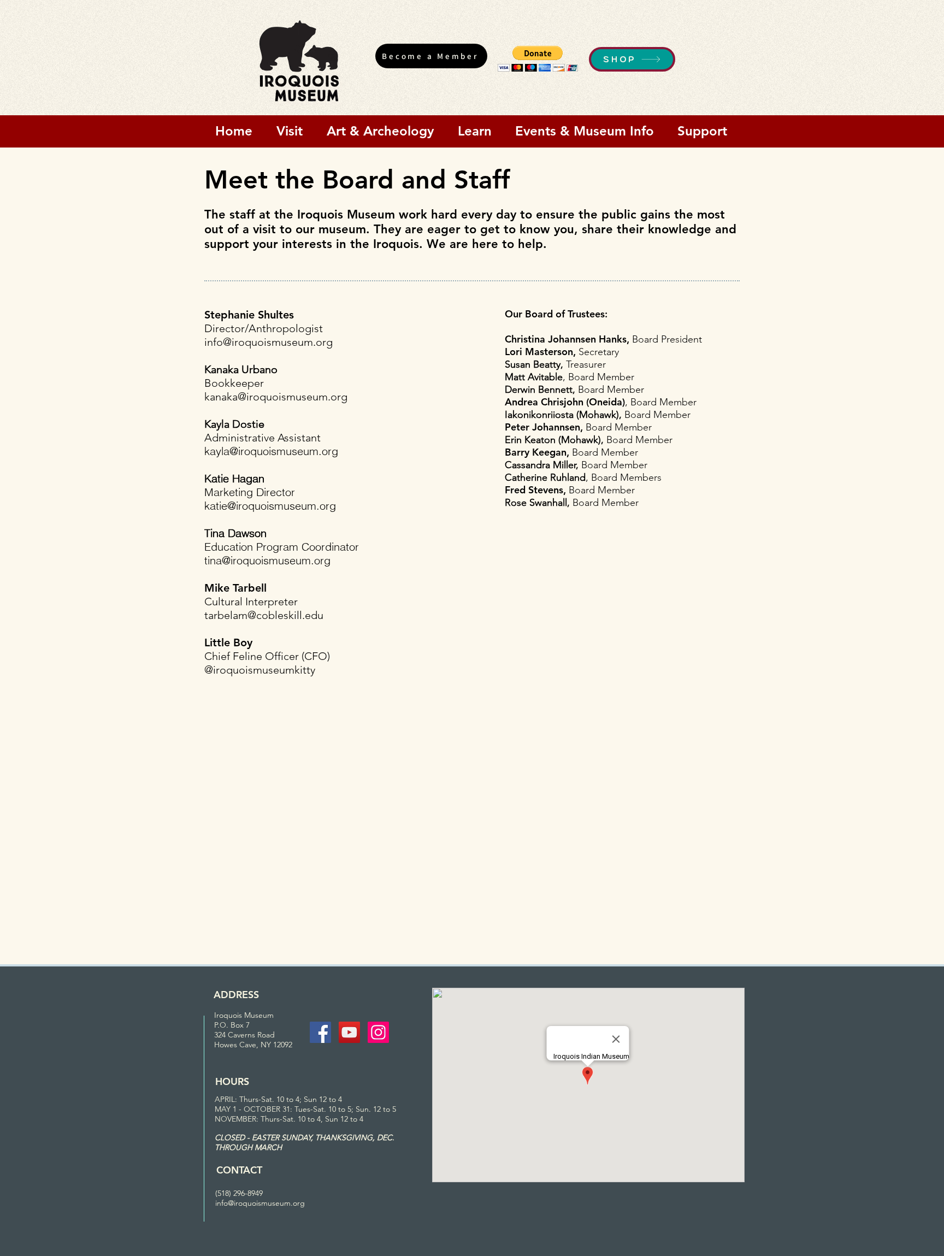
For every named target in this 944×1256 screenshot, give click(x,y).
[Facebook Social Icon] (320, 1032)
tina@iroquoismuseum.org (267, 560)
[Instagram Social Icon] (378, 1032)
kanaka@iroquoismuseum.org (275, 396)
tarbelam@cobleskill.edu (263, 615)
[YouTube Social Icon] (349, 1032)
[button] (538, 59)
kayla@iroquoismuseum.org (271, 451)
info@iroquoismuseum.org (268, 342)
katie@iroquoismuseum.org (270, 505)
